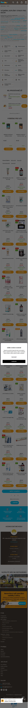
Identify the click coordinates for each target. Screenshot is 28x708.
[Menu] (26, 2)
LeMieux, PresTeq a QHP (10, 701)
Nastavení (14, 357)
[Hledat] (13, 2)
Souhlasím (14, 361)
